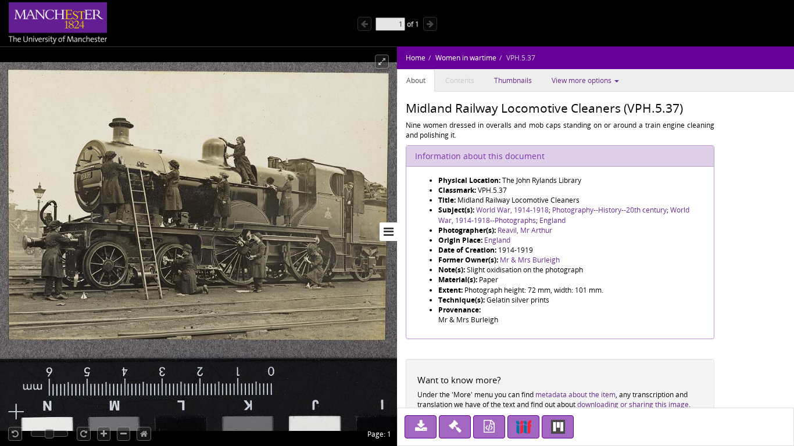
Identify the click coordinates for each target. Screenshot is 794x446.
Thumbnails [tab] (513, 80)
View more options (582, 80)
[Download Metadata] (489, 426)
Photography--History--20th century (609, 210)
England (552, 220)
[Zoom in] (103, 434)
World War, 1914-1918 (512, 210)
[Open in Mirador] (558, 426)
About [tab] (415, 80)
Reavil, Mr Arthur (525, 230)
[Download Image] (421, 426)
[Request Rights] (455, 426)
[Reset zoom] (144, 434)
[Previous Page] (364, 24)
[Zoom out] (123, 434)
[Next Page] (430, 24)
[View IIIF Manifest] (523, 426)
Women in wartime (465, 58)
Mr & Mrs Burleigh (530, 260)
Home (415, 58)
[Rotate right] (84, 434)
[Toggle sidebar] (388, 231)
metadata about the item (575, 395)
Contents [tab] (459, 80)
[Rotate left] (15, 434)
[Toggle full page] (382, 62)
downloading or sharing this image (633, 404)
